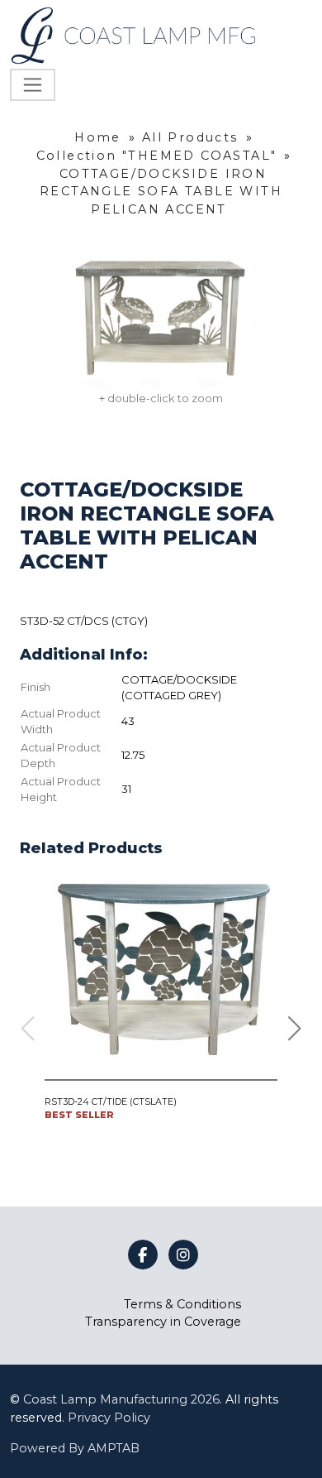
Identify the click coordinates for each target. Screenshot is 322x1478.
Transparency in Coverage (163, 1321)
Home (97, 137)
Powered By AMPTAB (75, 1448)
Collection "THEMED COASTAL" (156, 155)
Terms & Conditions (182, 1304)
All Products (190, 137)
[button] (294, 1028)
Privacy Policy (109, 1417)
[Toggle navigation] (32, 85)
